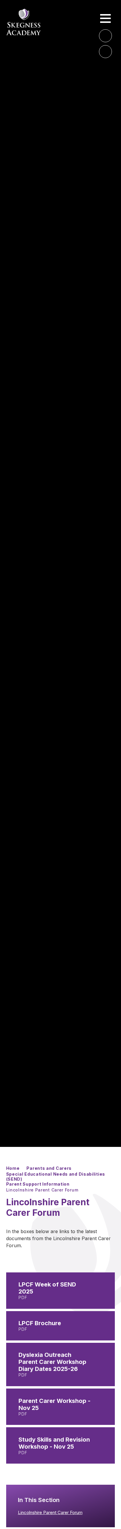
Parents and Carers (49, 1168)
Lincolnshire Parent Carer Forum (42, 1189)
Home (13, 1168)
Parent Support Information (38, 1184)
